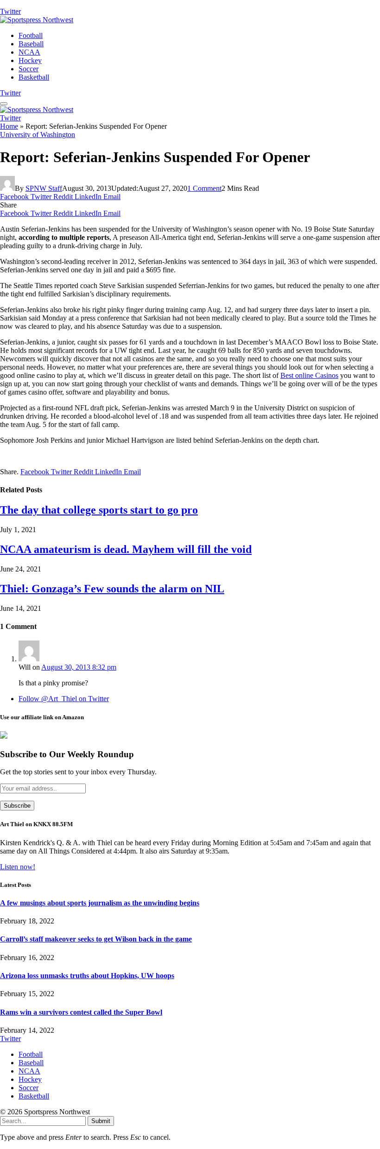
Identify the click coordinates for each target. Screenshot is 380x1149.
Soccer (28, 69)
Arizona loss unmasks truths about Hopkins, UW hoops (87, 975)
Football (31, 35)
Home (9, 126)
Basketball (34, 77)
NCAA (29, 52)
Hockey (30, 60)
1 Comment (204, 188)
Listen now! (17, 867)
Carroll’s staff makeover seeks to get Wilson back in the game (96, 939)
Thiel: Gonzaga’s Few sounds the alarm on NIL (112, 589)
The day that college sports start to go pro (99, 510)
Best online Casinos (309, 375)
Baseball (31, 44)
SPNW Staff (43, 188)
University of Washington (37, 134)
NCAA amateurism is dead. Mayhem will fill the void (126, 549)
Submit (100, 1121)
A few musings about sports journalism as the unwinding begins (99, 903)
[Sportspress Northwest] (36, 20)
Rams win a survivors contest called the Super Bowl (81, 1012)
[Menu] (3, 103)
